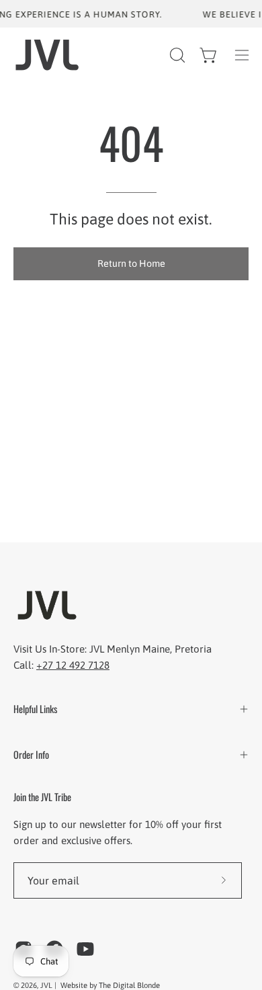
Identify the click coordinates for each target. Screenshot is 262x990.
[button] (176, 55)
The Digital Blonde (129, 985)
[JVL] (47, 55)
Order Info (31, 754)
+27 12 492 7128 (73, 665)
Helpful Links (35, 709)
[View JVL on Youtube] (85, 949)
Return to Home (131, 263)
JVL (47, 985)
